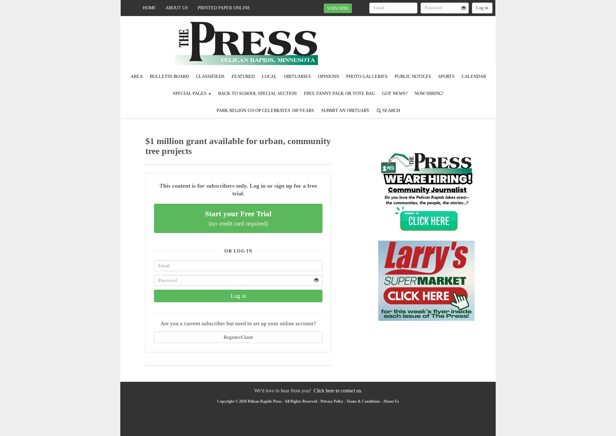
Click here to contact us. (337, 390)
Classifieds (210, 76)
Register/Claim (238, 337)
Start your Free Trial (238, 218)
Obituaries (297, 76)
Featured (243, 76)
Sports (446, 76)
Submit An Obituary (345, 110)
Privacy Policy (332, 401)
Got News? (394, 93)
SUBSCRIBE (337, 8)
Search (390, 110)
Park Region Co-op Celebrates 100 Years (265, 110)
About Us (177, 7)
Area (137, 76)
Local (269, 76)
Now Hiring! (429, 93)
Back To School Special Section (257, 93)
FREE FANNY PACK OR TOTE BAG (339, 93)
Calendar (474, 76)
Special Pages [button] (190, 93)
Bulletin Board (169, 76)
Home (149, 7)
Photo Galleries (367, 76)
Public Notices (413, 76)
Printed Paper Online (224, 7)
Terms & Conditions (363, 401)
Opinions (328, 76)
